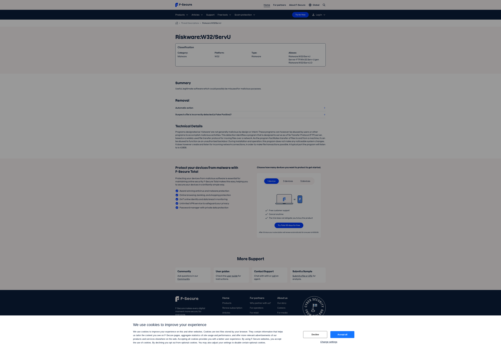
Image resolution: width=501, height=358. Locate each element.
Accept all (342, 334)
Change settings (328, 342)
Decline (315, 334)
